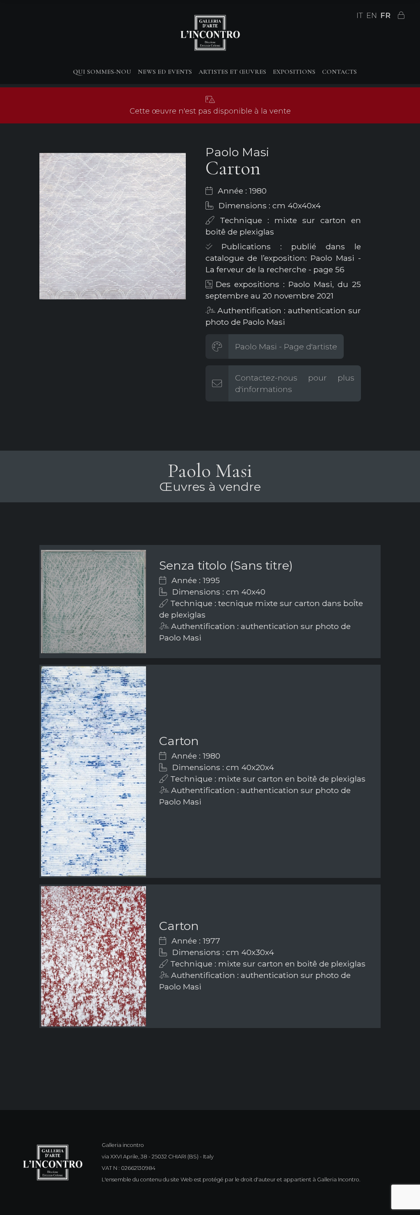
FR (385, 15)
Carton (179, 741)
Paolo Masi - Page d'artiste (286, 346)
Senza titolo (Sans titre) (226, 565)
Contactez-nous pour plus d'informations (294, 383)
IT (359, 15)
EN (371, 15)
